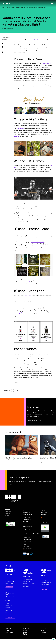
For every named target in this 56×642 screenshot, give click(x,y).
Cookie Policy (25, 633)
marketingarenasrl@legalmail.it (31, 533)
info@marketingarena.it (29, 529)
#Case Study (6, 390)
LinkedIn (7, 509)
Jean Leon (28, 295)
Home (3, 7)
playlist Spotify (18, 313)
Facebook (7, 513)
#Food (16, 390)
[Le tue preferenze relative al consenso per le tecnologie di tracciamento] (53, 639)
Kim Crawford (47, 63)
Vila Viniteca (20, 128)
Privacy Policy (26, 629)
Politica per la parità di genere (45, 630)
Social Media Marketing (11, 7)
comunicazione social (37, 242)
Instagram (17, 136)
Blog (5, 7)
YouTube (7, 516)
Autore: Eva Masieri (6, 37)
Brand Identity (38, 40)
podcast (27, 282)
